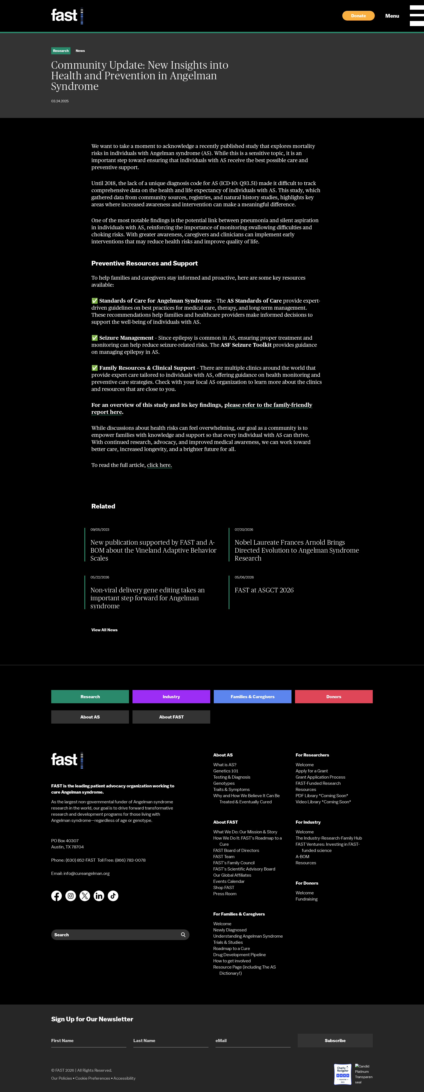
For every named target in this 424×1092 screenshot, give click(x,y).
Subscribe (335, 1040)
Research (90, 696)
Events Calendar (229, 881)
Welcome (222, 923)
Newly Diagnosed (230, 930)
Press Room (225, 893)
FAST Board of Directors (236, 850)
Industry (171, 696)
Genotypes (224, 783)
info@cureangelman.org (87, 873)
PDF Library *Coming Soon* (322, 795)
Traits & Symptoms (231, 789)
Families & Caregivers (253, 696)
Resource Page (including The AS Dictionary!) (244, 970)
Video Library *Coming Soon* (323, 801)
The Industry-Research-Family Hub (329, 838)
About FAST (171, 717)
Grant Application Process (320, 777)
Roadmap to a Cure (231, 948)
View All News (104, 630)
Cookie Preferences (92, 1078)
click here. (159, 465)
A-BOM (302, 856)
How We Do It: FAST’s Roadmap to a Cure (247, 841)
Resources (306, 789)
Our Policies (61, 1078)
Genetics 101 (225, 771)
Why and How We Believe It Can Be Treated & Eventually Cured (246, 798)
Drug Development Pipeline (239, 954)
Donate (358, 15)
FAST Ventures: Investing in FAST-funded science (328, 847)
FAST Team (224, 856)
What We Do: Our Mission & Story (245, 831)
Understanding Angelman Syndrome (248, 936)
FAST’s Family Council (234, 862)
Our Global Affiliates (232, 875)
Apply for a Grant (312, 771)
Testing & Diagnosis (231, 777)
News (80, 51)
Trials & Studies (228, 942)
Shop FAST (223, 887)
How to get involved (232, 960)
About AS (90, 717)
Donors (333, 696)
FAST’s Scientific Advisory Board (244, 869)
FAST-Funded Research (318, 783)
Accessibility (125, 1078)
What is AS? (225, 764)
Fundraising (307, 899)
